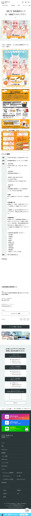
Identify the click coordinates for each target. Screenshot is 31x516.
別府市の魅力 (5, 5)
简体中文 (5, 493)
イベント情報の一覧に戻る (15, 327)
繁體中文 (19, 490)
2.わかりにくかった (16, 373)
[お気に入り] (22, 2)
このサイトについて (21, 479)
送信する (15, 402)
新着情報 (13, 5)
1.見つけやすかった (16, 359)
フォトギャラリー (6, 476)
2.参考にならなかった (16, 384)
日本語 (4, 496)
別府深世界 (4, 482)
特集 (19, 5)
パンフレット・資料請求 (8, 472)
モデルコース (25, 5)
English (4, 490)
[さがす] (25, 2)
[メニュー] (28, 2)
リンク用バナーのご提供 (8, 479)
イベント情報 (8, 408)
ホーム (3, 442)
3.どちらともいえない (16, 363)
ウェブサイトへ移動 (15, 313)
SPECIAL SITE (19, 472)
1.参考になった (15, 383)
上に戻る (27, 510)
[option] (15, 29)
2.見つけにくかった (16, 361)
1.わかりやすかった (16, 371)
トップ (3, 408)
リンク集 (18, 476)
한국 (18, 493)
